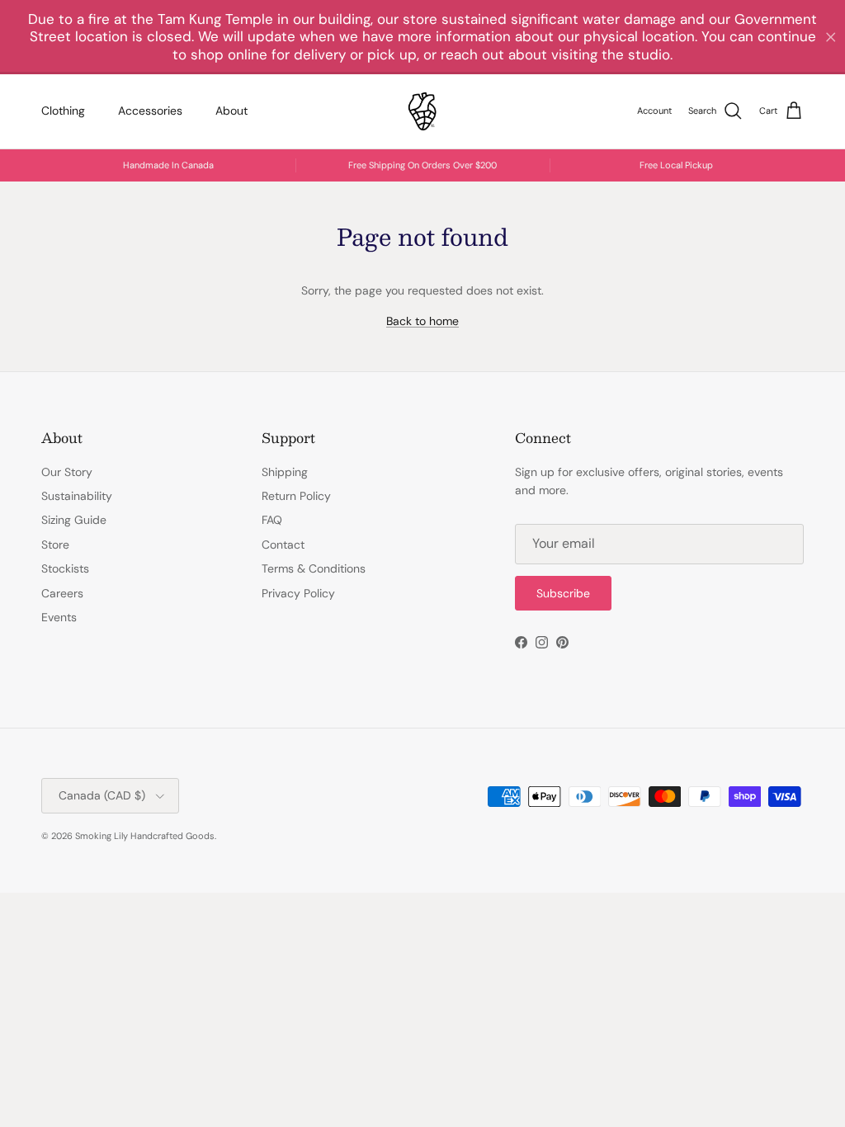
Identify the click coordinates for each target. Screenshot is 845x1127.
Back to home (422, 321)
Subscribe (563, 593)
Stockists (65, 568)
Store (55, 544)
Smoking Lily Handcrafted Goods (145, 836)
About (231, 110)
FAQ (272, 519)
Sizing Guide (73, 519)
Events (59, 617)
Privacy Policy (298, 593)
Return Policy (296, 495)
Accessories (150, 110)
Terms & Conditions (314, 568)
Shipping (285, 471)
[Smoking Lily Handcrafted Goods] (422, 111)
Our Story (66, 471)
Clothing (63, 110)
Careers (62, 593)
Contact (283, 544)
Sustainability (76, 495)
